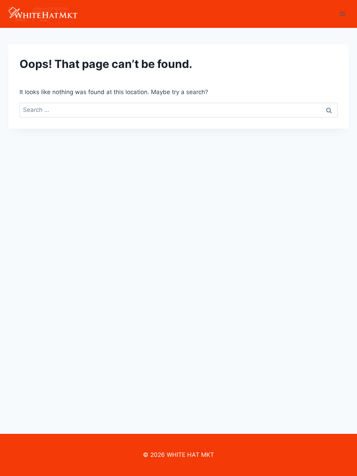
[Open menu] (342, 13)
